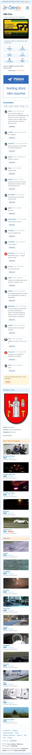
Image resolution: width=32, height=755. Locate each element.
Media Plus (25, 748)
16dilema (10, 291)
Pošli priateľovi (22, 55)
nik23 (9, 365)
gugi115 (10, 157)
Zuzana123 (11, 143)
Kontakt (10, 737)
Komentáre (8, 102)
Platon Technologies (20, 750)
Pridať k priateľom (22, 49)
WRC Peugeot (7, 530)
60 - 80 (22, 106)
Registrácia (6, 1)
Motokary (6, 511)
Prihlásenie (12, 1)
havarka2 (6, 664)
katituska (10, 179)
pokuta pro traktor (8, 719)
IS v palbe (6, 590)
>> (27, 106)
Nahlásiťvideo (22, 61)
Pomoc (18, 1)
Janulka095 (11, 242)
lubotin (10, 277)
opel (4, 682)
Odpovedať (12, 126)
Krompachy (22, 17)
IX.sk (8, 744)
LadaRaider (6, 571)
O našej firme (7, 730)
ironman (10, 266)
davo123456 (11, 194)
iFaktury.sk (20, 744)
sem (10, 43)
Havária (5, 553)
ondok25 (10, 132)
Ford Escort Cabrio (9, 493)
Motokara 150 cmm (9, 456)
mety (9, 338)
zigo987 (10, 325)
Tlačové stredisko (8, 733)
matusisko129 (12, 219)
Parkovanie (6, 608)
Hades (9, 168)
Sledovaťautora (9, 55)
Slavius (10, 111)
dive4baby (11, 230)
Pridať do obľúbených (9, 735)
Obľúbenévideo (9, 49)
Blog (25, 735)
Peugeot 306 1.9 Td (9, 474)
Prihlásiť (8, 381)
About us (19, 735)
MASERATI (6, 645)
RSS (4, 737)
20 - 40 (11, 106)
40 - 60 (16, 106)
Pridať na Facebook (9, 61)
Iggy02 (10, 208)
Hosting (4, 750)
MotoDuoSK (11, 306)
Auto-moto (11, 17)
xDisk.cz (13, 744)
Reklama (15, 730)
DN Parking (14, 746)
